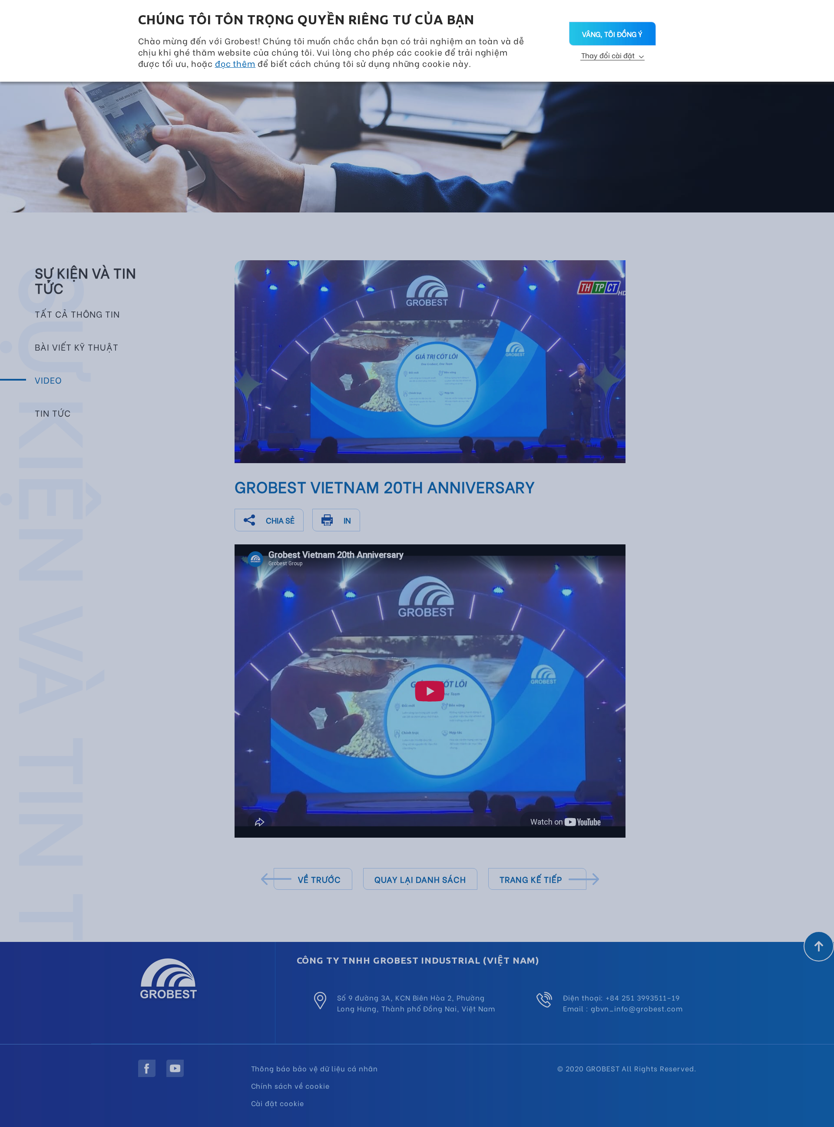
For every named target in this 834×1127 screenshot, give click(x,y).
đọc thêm (235, 63)
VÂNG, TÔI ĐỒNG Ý (612, 34)
